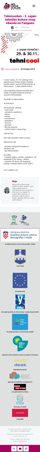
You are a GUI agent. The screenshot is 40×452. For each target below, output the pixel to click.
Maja (16, 27)
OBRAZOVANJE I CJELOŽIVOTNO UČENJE (21, 30)
